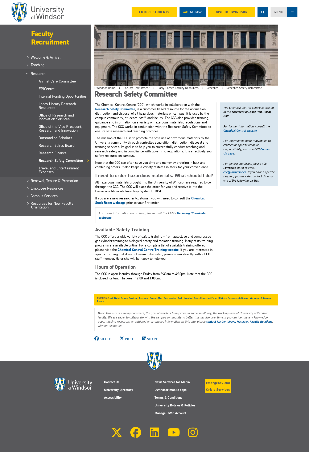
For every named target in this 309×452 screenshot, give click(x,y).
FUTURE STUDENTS (154, 12)
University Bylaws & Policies (174, 405)
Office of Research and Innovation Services (56, 117)
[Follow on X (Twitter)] (116, 435)
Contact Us (111, 382)
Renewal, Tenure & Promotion (54, 180)
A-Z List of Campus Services (123, 298)
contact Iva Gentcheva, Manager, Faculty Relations (239, 322)
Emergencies (170, 298)
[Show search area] (263, 12)
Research (38, 73)
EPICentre (47, 88)
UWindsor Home (104, 88)
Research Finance (53, 153)
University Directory (118, 390)
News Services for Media (172, 382)
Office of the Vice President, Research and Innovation (60, 128)
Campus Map (156, 298)
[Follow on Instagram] (193, 435)
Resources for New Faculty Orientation (52, 205)
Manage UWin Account (170, 413)
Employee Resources (47, 188)
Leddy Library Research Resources (57, 105)
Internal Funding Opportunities (63, 96)
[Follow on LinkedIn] (154, 435)
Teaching (37, 64)
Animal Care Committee (57, 81)
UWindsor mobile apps (170, 390)
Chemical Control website (240, 130)
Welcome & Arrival (46, 57)
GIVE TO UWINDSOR (231, 12)
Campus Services (44, 195)
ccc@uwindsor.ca (234, 172)
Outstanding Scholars (55, 137)
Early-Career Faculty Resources (178, 88)
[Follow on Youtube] (174, 435)
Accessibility (113, 397)
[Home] (38, 12)
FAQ (180, 298)
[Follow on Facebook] (136, 435)
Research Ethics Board (56, 145)
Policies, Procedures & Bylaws (233, 298)
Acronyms (143, 298)
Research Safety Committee (61, 160)
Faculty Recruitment (50, 38)
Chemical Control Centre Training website (148, 250)
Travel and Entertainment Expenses (59, 170)
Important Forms (209, 298)
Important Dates (191, 298)
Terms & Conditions (168, 397)
